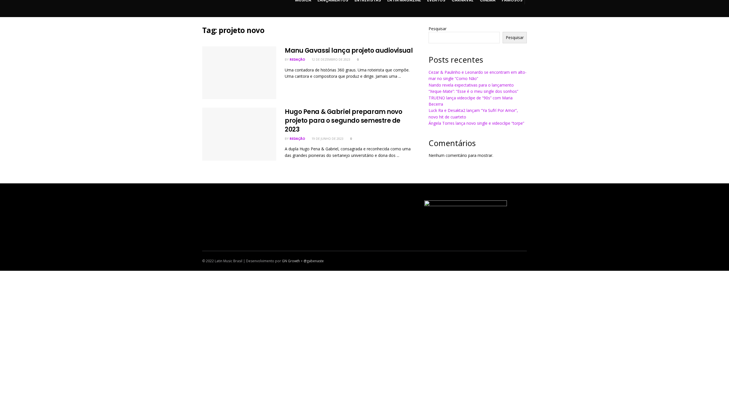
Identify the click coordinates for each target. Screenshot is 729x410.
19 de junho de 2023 (327, 138)
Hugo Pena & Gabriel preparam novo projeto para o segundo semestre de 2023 (343, 120)
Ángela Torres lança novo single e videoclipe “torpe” (476, 123)
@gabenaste (314, 261)
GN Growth (291, 261)
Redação (297, 59)
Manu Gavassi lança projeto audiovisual (349, 50)
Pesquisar (438, 28)
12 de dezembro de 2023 (330, 59)
